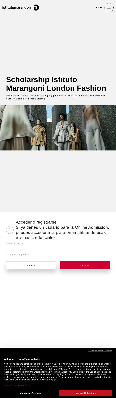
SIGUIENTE (84, 265)
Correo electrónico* (15, 243)
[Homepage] (20, 7)
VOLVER (31, 265)
